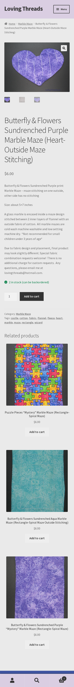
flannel (42, 318)
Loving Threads (23, 8)
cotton (24, 318)
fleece (51, 318)
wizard (39, 322)
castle (14, 318)
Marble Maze (25, 23)
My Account (12, 680)
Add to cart (31, 296)
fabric (32, 318)
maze (17, 322)
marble (8, 322)
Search (37, 680)
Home (12, 23)
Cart (57, 677)
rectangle (27, 322)
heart (59, 318)
